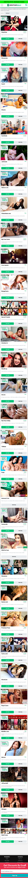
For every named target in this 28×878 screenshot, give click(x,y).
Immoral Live (5, 498)
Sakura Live (4, 187)
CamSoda (4, 136)
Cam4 (3, 84)
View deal (20, 38)
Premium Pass (5, 628)
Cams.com (4, 653)
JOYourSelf (4, 783)
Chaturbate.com (6, 213)
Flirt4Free (4, 369)
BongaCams (4, 291)
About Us (20, 858)
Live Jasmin (4, 265)
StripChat (4, 32)
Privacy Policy (20, 862)
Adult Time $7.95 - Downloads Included (14, 2)
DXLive (3, 757)
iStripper (4, 809)
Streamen (4, 576)
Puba (2, 472)
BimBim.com (5, 731)
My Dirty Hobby (5, 420)
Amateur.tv (4, 343)
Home (7, 858)
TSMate (3, 446)
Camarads (4, 524)
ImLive (3, 394)
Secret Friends (5, 317)
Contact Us (20, 860)
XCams (3, 110)
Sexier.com (4, 602)
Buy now (7, 38)
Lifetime (7, 862)
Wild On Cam (5, 550)
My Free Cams (5, 239)
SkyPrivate (4, 835)
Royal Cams (4, 705)
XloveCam (4, 679)
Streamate (4, 58)
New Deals (7, 860)
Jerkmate (4, 161)
